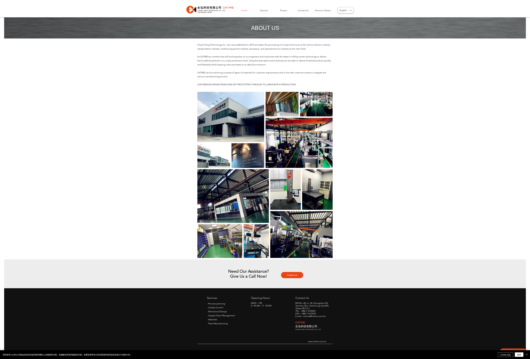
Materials (212, 319)
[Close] (526, 354)
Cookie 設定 (505, 354)
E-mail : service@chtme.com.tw (310, 316)
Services (212, 298)
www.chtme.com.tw (317, 341)
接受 (519, 354)
